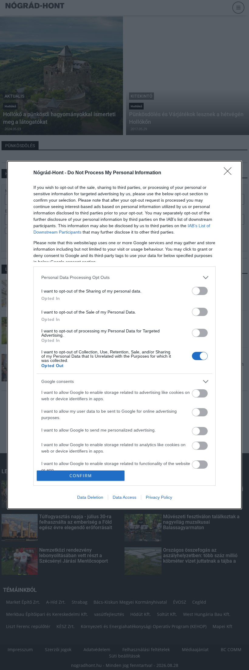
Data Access (124, 497)
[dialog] (124, 335)
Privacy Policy (159, 497)
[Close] (229, 173)
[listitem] (124, 277)
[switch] (200, 291)
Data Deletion (90, 497)
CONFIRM (81, 476)
